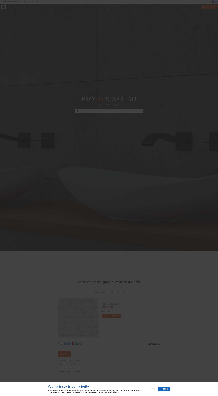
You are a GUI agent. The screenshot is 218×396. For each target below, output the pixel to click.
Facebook (116, 392)
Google (109, 392)
